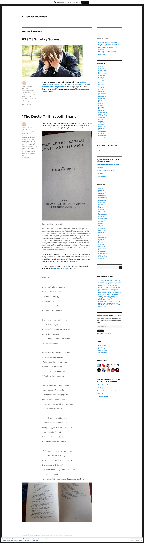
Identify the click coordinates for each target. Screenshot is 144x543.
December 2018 (102, 74)
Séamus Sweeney (27, 86)
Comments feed (102, 350)
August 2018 (101, 81)
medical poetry (26, 94)
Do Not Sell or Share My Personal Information (59, 535)
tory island (25, 133)
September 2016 (102, 116)
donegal (24, 131)
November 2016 (102, 112)
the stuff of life (31, 131)
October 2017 (101, 95)
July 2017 (100, 100)
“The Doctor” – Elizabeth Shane (49, 116)
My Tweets (100, 151)
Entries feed (101, 349)
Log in (100, 347)
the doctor (30, 151)
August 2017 (101, 98)
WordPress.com (102, 352)
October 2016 (101, 114)
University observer (102, 176)
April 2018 (101, 88)
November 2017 (102, 93)
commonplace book (27, 90)
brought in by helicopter (61, 268)
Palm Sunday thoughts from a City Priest (108, 164)
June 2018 (101, 84)
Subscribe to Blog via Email (109, 315)
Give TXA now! (102, 54)
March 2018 (101, 89)
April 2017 (101, 105)
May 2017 (100, 103)
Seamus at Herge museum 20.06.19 (106, 170)
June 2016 (101, 121)
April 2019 (101, 68)
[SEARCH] (120, 267)
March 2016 (101, 124)
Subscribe (100, 331)
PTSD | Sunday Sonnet (41, 39)
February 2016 (102, 126)
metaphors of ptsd (27, 98)
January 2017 (101, 110)
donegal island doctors (28, 141)
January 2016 (101, 128)
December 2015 (102, 130)
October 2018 (101, 77)
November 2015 (102, 131)
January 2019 (101, 72)
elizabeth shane (26, 143)
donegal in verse (29, 139)
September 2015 (102, 135)
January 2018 (101, 91)
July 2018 (100, 82)
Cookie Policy (36, 540)
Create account (102, 345)
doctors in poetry (26, 136)
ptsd (33, 100)
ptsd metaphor (26, 101)
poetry (34, 98)
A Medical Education (34, 16)
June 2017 (101, 102)
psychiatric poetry (27, 100)
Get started (85, 2)
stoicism (24, 151)
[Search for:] (108, 267)
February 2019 (102, 70)
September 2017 (102, 96)
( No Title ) (100, 167)
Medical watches (102, 46)
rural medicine (30, 150)
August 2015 (101, 137)
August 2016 (101, 117)
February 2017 (102, 109)
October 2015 (101, 133)
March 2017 (101, 107)
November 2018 (102, 75)
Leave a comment (27, 104)
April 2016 (101, 123)
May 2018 (100, 86)
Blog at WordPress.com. (40, 535)
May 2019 (100, 67)
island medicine (32, 146)
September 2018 (102, 79)
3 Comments (25, 157)
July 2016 (100, 119)
